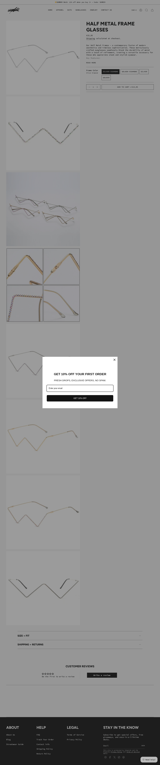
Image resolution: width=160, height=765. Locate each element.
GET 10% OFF (80, 398)
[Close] (115, 360)
